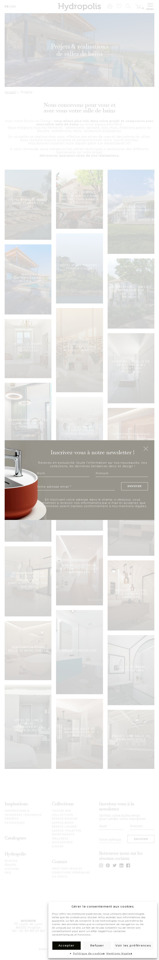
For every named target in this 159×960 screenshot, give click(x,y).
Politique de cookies (89, 953)
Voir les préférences (133, 945)
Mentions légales (119, 953)
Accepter (66, 945)
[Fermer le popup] (145, 449)
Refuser (97, 945)
